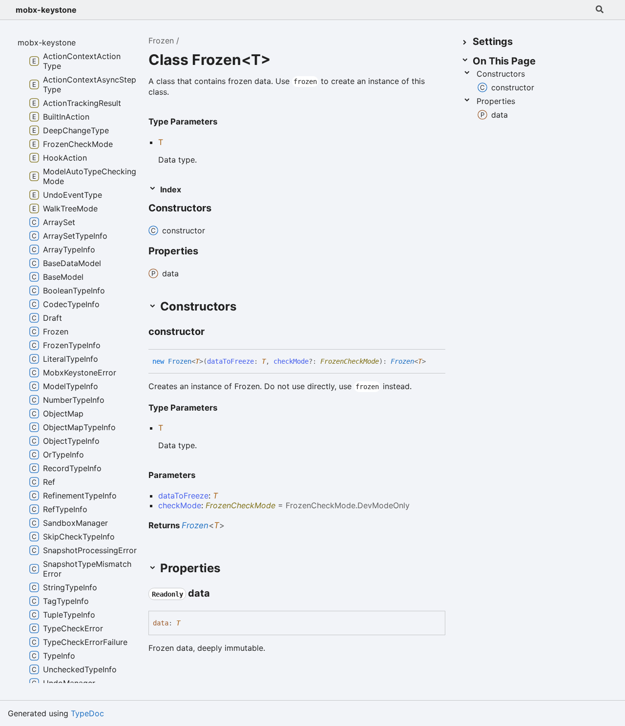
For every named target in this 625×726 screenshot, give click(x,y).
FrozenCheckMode (349, 361)
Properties (496, 101)
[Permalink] (220, 209)
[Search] (599, 10)
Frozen (161, 40)
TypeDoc (87, 713)
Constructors (501, 74)
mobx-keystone (46, 10)
